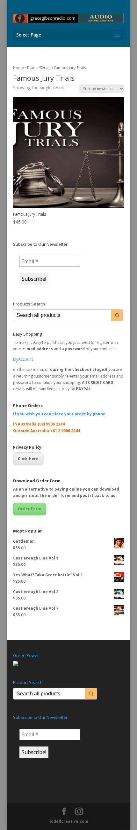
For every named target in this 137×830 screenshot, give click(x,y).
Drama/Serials (39, 67)
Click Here (28, 458)
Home (18, 67)
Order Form (29, 509)
